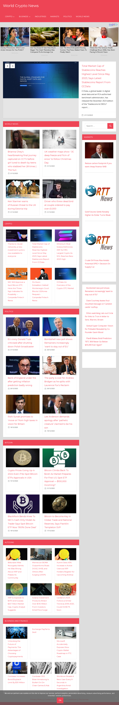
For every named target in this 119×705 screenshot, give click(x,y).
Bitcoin (9, 432)
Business (23, 16)
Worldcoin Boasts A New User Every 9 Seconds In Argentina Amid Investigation (65, 672)
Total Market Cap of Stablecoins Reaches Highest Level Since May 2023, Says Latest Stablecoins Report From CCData (41, 242)
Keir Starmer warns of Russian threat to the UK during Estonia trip (22, 195)
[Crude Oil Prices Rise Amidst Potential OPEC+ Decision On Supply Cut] (99, 218)
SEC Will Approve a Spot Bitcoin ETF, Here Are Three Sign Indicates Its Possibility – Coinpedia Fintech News (16, 281)
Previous (7, 66)
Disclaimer (84, 689)
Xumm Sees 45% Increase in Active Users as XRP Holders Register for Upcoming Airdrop (65, 558)
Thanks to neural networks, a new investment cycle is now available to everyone (16, 239)
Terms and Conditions (66, 689)
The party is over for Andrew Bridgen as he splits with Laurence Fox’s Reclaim (59, 371)
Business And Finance (16, 611)
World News (82, 16)
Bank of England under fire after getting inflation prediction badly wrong (22, 371)
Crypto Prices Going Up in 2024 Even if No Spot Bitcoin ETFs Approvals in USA (23, 464)
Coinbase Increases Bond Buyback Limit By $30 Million (16, 669)
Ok (60, 700)
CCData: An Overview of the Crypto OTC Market (65, 275)
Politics (67, 16)
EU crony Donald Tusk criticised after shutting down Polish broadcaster (96, 70)
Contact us (50, 689)
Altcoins (9, 532)
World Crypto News (21, 5)
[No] (116, 697)
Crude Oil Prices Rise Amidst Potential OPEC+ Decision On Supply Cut (97, 253)
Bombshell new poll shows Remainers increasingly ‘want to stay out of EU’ (58, 333)
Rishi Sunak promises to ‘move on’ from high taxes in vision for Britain (23, 410)
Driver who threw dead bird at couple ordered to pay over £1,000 (58, 195)
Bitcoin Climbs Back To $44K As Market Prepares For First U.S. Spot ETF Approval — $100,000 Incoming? (57, 467)
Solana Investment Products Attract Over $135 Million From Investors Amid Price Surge (40, 593)
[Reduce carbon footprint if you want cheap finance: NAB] (99, 133)
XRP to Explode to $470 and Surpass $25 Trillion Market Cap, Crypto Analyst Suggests (16, 593)
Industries (40, 16)
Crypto (8, 16)
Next (12, 66)
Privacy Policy (36, 689)
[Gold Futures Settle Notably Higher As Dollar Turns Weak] (99, 170)
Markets (54, 16)
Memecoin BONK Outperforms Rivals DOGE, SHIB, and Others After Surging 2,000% (40, 558)
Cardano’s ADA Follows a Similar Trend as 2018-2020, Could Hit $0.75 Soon (65, 593)
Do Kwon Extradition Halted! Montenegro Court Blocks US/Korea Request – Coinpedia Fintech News (40, 281)
